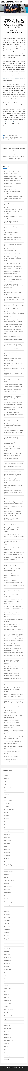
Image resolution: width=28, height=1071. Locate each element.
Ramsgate (7, 843)
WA (5, 976)
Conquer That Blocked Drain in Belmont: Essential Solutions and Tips (13, 542)
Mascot (6, 945)
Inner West (7, 837)
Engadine (6, 1013)
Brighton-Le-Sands (9, 809)
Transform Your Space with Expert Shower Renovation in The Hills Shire (13, 198)
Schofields (7, 855)
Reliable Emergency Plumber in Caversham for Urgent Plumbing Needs (13, 492)
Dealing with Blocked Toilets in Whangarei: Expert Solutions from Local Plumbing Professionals (13, 178)
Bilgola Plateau (8, 1009)
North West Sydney (9, 902)
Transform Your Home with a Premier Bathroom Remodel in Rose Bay (14, 299)
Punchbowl (7, 951)
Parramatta (7, 840)
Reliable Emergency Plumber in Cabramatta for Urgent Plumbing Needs (13, 480)
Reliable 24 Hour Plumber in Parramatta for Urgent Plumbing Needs (13, 353)
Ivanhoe (6, 979)
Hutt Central (7, 957)
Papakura (6, 818)
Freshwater (7, 828)
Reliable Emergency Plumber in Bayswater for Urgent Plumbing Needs (12, 292)
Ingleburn (7, 1019)
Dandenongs (7, 960)
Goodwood (7, 1053)
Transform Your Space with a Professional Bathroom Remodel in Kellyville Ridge (13, 285)
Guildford (6, 1043)
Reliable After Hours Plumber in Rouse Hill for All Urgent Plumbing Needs (13, 379)
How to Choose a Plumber (11, 756)
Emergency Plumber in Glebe (12, 336)
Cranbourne (7, 135)
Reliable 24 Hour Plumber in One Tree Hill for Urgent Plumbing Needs (13, 448)
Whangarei (7, 785)
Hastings (6, 831)
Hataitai (6, 936)
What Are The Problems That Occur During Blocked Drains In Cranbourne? (14, 26)
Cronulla (6, 942)
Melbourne (14, 135)
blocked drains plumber (11, 137)
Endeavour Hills (8, 1016)
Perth (5, 991)
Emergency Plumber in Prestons (13, 471)
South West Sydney (9, 880)
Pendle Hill (7, 911)
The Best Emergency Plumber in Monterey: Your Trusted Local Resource (12, 614)
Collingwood (7, 825)
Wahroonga (7, 905)
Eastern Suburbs (8, 871)
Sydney (6, 812)
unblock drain (13, 139)
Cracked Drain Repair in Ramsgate (13, 263)
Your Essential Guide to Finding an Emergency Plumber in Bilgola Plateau (13, 575)
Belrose (6, 862)
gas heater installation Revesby (12, 309)
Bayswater (7, 868)
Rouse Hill (7, 917)
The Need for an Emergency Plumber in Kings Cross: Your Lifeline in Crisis (14, 536)
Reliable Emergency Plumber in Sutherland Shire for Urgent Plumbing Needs (12, 185)
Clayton (6, 775)
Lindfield (6, 908)
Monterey (6, 1022)
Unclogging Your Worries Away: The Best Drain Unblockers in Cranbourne (13, 559)
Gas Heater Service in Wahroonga (13, 349)
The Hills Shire (8, 800)
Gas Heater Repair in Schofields (12, 276)
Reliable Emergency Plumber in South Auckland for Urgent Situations (12, 391)
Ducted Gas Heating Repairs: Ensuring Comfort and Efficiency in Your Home (13, 668)
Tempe (6, 1006)
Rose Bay (6, 874)
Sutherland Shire (8, 788)
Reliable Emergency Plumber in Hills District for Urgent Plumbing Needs (13, 397)
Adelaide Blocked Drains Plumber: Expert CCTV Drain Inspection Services (13, 191)
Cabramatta (7, 969)
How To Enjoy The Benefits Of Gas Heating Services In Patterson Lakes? (13, 689)
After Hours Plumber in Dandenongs (13, 463)
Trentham (7, 920)
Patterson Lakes (8, 1040)
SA (5, 797)
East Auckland (8, 886)
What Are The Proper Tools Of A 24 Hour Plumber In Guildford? (14, 156)
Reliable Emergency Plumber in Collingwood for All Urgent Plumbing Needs (12, 232)
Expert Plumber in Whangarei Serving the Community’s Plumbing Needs (13, 258)
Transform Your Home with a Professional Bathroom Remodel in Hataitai (13, 414)
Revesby (6, 883)
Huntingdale (7, 1028)
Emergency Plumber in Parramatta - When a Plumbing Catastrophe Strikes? (14, 696)
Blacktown (7, 852)
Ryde (5, 846)
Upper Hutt (7, 889)
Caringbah (7, 985)
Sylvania (6, 815)
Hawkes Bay (7, 834)
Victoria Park (7, 988)
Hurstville (7, 963)
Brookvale (7, 914)
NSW (5, 791)
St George (7, 803)
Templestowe (8, 899)
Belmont (6, 997)
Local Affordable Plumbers (11, 2)
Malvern (6, 1046)
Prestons (6, 966)
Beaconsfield (7, 849)
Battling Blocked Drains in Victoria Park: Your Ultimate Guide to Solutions (13, 529)
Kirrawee (6, 982)
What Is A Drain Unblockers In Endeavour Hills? (14, 148)
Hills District (7, 926)
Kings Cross (7, 994)
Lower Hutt (7, 954)
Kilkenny (6, 1034)
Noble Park (7, 1031)
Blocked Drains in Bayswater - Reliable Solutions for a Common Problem (13, 661)
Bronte (6, 895)
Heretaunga (7, 892)
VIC (19, 135)
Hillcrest (6, 1050)
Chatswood (7, 929)
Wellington (7, 932)
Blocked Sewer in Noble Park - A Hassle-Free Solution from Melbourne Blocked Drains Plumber (13, 650)
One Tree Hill (7, 948)
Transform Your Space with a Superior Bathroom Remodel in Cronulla (12, 425)
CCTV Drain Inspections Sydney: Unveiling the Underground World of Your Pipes (13, 608)
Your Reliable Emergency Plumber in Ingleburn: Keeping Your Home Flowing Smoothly (14, 601)
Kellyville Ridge (8, 865)
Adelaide (6, 794)
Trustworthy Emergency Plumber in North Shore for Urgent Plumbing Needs (13, 432)
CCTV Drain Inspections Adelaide (12, 317)
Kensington (7, 1037)
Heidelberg (7, 1056)
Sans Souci (7, 806)
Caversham (7, 972)
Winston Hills (8, 877)
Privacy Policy (21, 1067)
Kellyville (6, 939)
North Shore (7, 859)
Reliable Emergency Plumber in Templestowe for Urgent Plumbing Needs (13, 331)
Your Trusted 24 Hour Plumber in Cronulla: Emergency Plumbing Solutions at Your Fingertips (12, 513)
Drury (5, 822)
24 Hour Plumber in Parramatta (12, 253)
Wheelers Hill (7, 1000)
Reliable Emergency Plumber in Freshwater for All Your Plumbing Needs (13, 239)
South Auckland (8, 923)
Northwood (7, 1025)
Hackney (6, 1059)
